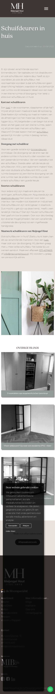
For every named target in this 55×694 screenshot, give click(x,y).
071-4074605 (46, 250)
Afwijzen (26, 526)
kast (8, 107)
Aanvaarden (12, 526)
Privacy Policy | (46, 688)
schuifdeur (42, 132)
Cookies (8, 531)
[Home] (17, 8)
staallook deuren (10, 198)
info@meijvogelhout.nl (16, 254)
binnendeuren (39, 149)
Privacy (13, 531)
